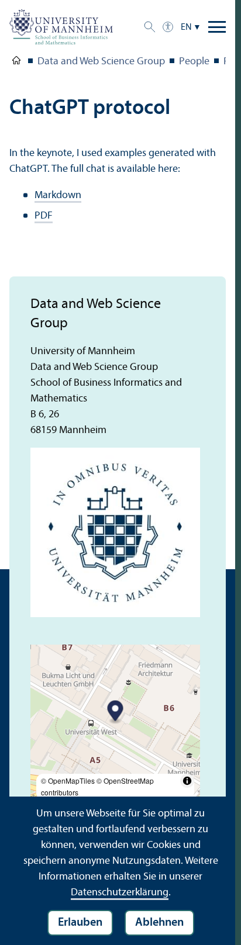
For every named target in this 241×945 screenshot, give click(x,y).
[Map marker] (115, 713)
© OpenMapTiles (68, 780)
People (194, 61)
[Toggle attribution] (187, 781)
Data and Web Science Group (101, 61)
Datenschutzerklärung (119, 892)
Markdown (58, 195)
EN (186, 27)
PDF (44, 215)
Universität (16, 62)
